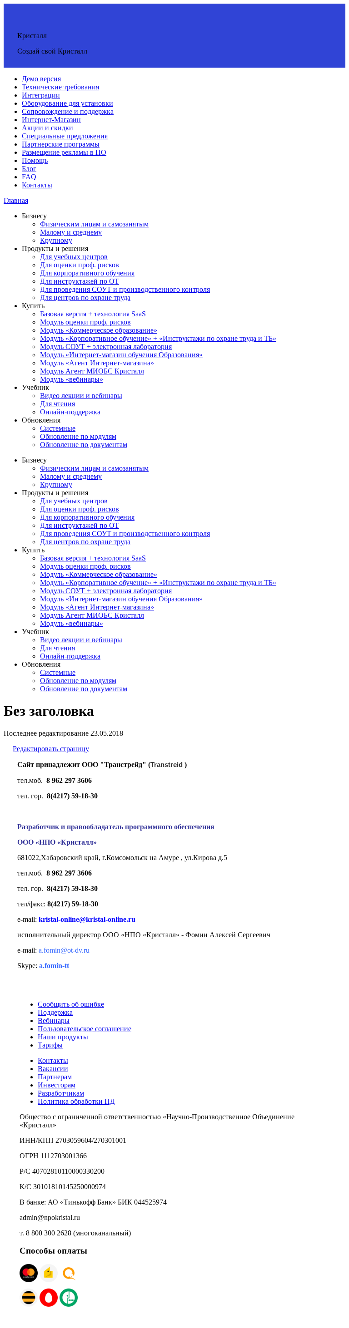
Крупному (56, 240)
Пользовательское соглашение (84, 1029)
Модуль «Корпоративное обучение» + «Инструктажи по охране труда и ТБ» (158, 338)
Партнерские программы (61, 144)
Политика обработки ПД (76, 1101)
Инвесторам (56, 1085)
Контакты (37, 185)
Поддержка (55, 1012)
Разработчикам (61, 1093)
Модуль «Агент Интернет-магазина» (97, 363)
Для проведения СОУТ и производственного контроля (125, 289)
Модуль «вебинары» (71, 379)
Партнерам (55, 1077)
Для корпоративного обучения (87, 273)
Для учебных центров (74, 257)
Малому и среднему (71, 232)
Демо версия (41, 79)
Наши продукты (63, 1037)
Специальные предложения (65, 136)
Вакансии (53, 1068)
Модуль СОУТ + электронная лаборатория (106, 346)
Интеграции (41, 95)
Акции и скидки (47, 128)
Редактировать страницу (51, 749)
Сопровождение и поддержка (68, 111)
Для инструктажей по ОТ (79, 281)
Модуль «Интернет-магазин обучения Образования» (121, 355)
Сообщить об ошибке (71, 1004)
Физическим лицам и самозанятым (94, 224)
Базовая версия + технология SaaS (93, 314)
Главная (16, 200)
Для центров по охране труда (85, 297)
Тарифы (50, 1045)
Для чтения (57, 404)
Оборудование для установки (67, 103)
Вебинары (54, 1020)
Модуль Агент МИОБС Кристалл (92, 371)
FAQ (29, 177)
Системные (57, 428)
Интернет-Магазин (51, 119)
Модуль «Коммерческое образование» (98, 330)
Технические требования (60, 87)
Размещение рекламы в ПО (64, 152)
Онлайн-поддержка (70, 412)
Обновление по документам (83, 444)
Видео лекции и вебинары (81, 395)
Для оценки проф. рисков (79, 265)
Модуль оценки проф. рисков (85, 322)
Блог (29, 168)
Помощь (35, 160)
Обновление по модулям (78, 436)
